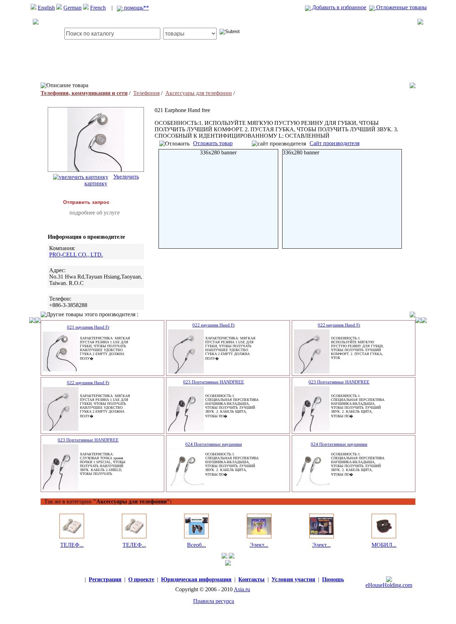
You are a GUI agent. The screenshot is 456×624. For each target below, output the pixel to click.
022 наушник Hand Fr (213, 325)
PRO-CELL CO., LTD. (76, 255)
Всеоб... (196, 545)
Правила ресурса (213, 601)
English (46, 8)
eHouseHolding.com (389, 585)
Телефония (146, 93)
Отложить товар (213, 143)
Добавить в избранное (338, 7)
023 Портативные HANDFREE (213, 382)
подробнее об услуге (94, 213)
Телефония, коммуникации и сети (84, 93)
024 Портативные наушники (213, 444)
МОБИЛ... (384, 545)
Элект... (259, 545)
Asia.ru (242, 589)
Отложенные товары (401, 7)
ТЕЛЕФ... (72, 545)
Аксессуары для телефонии (198, 93)
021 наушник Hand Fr (88, 327)
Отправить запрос (86, 202)
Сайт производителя (334, 143)
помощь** (136, 8)
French (98, 8)
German (72, 8)
